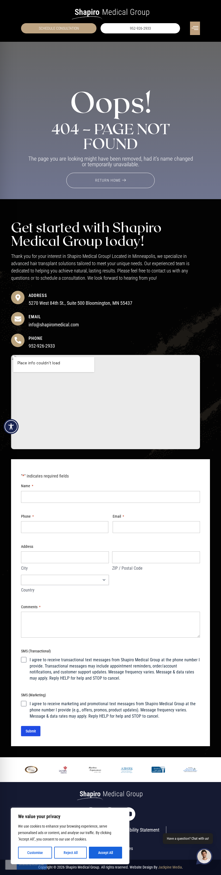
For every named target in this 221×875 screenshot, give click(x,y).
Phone (36, 338)
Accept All (105, 852)
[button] (195, 28)
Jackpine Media (170, 867)
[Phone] (18, 340)
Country (27, 590)
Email (35, 316)
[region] (70, 836)
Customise (35, 852)
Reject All (71, 852)
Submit (31, 731)
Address (38, 295)
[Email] (18, 319)
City (24, 568)
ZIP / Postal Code (127, 568)
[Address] (18, 297)
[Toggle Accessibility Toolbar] (11, 427)
